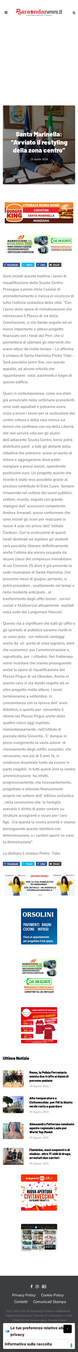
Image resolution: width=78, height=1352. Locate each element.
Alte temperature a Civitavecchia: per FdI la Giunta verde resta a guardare (51, 1102)
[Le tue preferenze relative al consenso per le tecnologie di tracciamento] (71, 1345)
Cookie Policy (52, 1295)
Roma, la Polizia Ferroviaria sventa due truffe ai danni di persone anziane (49, 1076)
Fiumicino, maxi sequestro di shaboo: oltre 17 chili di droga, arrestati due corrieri (50, 1154)
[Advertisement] (39, 58)
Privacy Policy (24, 1295)
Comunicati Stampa (49, 1301)
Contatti (21, 1301)
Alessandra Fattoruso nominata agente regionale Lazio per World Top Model (51, 1128)
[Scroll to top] (67, 1329)
